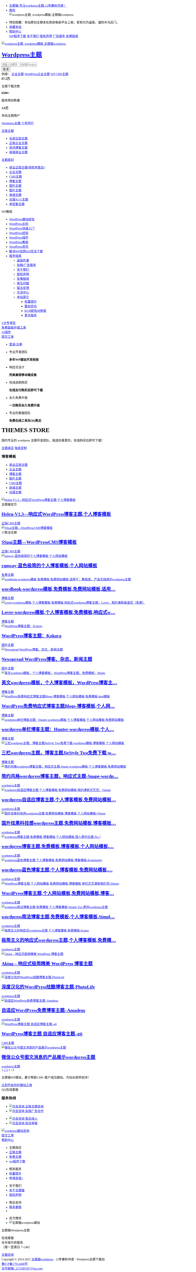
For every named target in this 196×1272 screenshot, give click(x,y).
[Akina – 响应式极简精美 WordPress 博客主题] (32, 954)
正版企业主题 (18, 143)
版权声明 (46, 36)
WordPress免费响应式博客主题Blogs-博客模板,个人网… (58, 706)
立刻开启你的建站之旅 (17, 1085)
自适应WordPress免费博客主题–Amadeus (43, 1010)
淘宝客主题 (16, 204)
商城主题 (15, 195)
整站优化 (30, 306)
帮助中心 (15, 31)
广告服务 (59, 36)
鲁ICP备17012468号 (15, 1264)
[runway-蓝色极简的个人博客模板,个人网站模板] (35, 556)
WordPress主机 (18, 224)
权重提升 (30, 301)
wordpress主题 (11, 785)
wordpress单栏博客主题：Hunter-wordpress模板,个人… (58, 729)
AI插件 (6, 332)
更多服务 (30, 315)
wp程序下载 (17, 1161)
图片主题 (15, 190)
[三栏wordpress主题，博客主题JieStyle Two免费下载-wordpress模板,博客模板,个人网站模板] (63, 743)
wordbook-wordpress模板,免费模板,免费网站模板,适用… (58, 589)
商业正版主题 (18, 464)
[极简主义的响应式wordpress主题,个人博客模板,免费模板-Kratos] (45, 930)
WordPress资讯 (18, 246)
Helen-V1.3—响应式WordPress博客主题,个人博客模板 (56, 514)
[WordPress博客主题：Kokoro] (22, 626)
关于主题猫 (16, 1190)
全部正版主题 (18, 138)
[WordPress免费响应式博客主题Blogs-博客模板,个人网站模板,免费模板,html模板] (56, 696)
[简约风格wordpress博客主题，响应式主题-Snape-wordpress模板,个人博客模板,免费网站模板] (64, 766)
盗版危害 (23, 260)
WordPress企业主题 (37, 74)
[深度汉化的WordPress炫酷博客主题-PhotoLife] (33, 977)
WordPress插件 (18, 237)
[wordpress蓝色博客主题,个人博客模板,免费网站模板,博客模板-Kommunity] (52, 860)
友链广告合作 (34, 1111)
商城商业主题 (18, 152)
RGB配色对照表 (35, 310)
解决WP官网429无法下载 (26, 251)
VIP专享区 (9, 323)
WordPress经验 (18, 233)
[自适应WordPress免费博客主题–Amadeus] (30, 1000)
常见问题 (23, 283)
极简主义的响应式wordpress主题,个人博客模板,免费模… (59, 940)
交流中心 (23, 292)
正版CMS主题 (11, 523)
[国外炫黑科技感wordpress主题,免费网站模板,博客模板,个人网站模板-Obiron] (53, 813)
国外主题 (15, 185)
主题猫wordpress (42, 1259)
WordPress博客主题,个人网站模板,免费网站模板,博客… (58, 893)
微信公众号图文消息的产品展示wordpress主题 (48, 1057)
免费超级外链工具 (14, 327)
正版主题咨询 (34, 1106)
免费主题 (8, 574)
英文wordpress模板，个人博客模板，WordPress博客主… (59, 682)
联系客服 (15, 1207)
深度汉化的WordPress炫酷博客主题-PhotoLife (48, 986)
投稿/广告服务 (26, 265)
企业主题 (17, 74)
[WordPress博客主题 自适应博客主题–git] (29, 1024)
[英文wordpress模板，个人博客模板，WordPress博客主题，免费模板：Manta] (53, 673)
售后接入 (31, 1118)
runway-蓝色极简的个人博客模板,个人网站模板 (49, 565)
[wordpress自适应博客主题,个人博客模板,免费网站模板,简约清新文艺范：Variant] (56, 790)
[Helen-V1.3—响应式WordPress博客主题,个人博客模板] (39, 500)
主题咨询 (8, 1254)
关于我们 (33, 36)
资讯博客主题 (18, 147)
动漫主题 (15, 492)
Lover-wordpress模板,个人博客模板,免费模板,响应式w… (58, 612)
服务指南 (15, 256)
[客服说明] (15, 1130)
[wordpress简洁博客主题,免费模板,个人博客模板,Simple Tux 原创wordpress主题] (55, 907)
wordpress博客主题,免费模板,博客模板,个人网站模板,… (58, 846)
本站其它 (23, 297)
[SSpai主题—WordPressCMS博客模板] (27, 528)
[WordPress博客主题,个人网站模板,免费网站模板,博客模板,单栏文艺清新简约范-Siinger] (60, 883)
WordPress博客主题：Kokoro (31, 635)
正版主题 (8, 130)
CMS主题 (15, 176)
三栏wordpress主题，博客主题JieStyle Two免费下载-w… (59, 752)
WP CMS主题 (59, 74)
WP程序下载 (17, 36)
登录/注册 (15, 344)
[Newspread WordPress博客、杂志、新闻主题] (32, 649)
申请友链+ (16, 1178)
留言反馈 (23, 288)
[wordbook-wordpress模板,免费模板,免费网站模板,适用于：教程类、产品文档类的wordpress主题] (66, 579)
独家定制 (21, 448)
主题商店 (8, 448)
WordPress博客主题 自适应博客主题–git (42, 1033)
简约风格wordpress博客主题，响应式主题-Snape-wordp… (60, 776)
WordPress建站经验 (21, 219)
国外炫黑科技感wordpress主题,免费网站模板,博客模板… (59, 823)
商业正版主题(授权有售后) (27, 167)
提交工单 (8, 336)
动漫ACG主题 (18, 199)
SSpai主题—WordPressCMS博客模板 (39, 542)
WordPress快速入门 (21, 228)
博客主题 (15, 181)
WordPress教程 (18, 242)
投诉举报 (31, 1123)
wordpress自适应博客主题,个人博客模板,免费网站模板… (59, 799)
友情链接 (72, 36)
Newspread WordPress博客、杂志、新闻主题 (47, 659)
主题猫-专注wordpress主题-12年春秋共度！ (37, 5)
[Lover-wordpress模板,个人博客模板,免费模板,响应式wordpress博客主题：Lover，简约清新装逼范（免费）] (73, 602)
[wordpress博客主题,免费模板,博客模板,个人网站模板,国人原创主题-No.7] (51, 837)
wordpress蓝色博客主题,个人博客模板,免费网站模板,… (57, 869)
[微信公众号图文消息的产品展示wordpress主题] (34, 1047)
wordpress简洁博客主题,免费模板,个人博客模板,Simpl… (58, 916)
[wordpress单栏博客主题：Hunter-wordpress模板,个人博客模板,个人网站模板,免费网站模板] (63, 719)
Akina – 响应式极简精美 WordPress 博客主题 (47, 963)
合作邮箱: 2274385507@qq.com (22, 1268)
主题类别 (8, 159)
